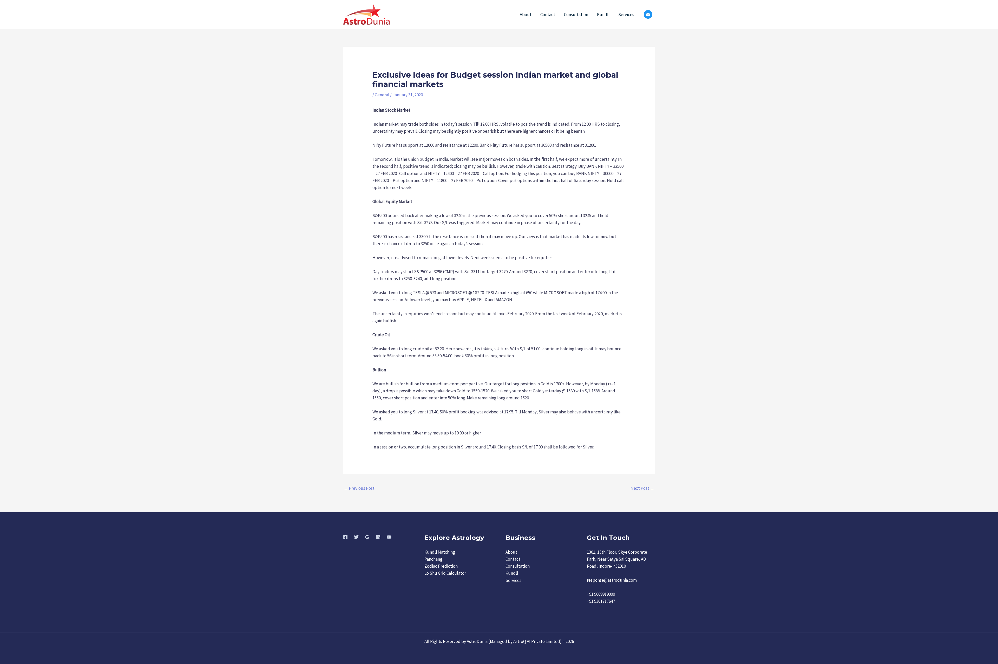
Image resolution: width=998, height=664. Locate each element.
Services (626, 14)
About (525, 14)
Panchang (433, 559)
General (382, 95)
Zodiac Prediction (441, 566)
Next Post (642, 488)
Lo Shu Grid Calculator (445, 573)
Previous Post (359, 488)
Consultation (576, 14)
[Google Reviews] (367, 537)
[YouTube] (389, 537)
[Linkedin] (378, 537)
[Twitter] (356, 537)
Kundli (603, 14)
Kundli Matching (439, 552)
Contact (547, 14)
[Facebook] (345, 537)
